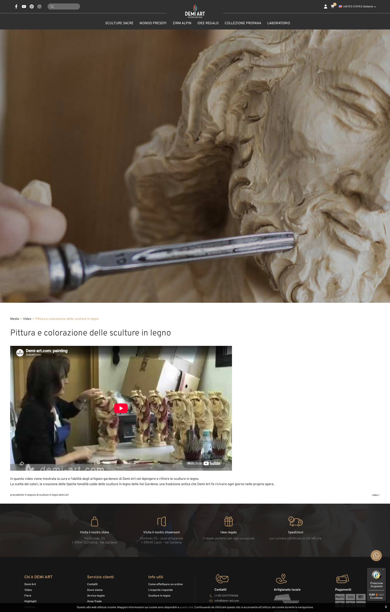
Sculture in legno (159, 596)
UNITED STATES (358, 6)
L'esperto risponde (160, 590)
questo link (186, 607)
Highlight (30, 601)
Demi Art (30, 584)
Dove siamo (95, 590)
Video (27, 319)
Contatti (92, 584)
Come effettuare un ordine (165, 584)
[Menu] (383, 570)
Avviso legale (96, 596)
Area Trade (94, 601)
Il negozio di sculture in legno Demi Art (47, 495)
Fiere (27, 596)
